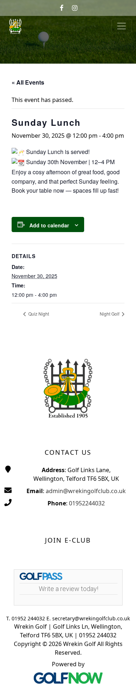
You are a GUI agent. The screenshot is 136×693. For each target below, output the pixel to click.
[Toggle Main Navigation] (121, 26)
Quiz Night (38, 314)
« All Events (28, 82)
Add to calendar (49, 225)
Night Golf (110, 314)
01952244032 (87, 503)
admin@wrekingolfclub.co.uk (86, 491)
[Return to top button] (121, 678)
